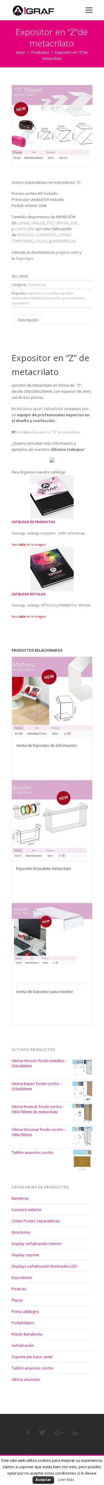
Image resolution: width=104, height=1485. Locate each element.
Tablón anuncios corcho (32, 1368)
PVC (50, 223)
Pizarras (19, 1288)
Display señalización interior (36, 1243)
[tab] (28, 320)
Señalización (23, 1345)
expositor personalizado (65, 298)
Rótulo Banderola (27, 1334)
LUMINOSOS (46, 234)
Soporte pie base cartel (32, 1356)
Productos (40, 52)
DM (74, 223)
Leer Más (66, 1479)
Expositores (37, 284)
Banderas (20, 1198)
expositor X (20, 303)
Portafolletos (23, 1322)
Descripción (28, 319)
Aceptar (43, 1479)
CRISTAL (62, 223)
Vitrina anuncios (26, 1379)
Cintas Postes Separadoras (36, 1220)
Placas (17, 1300)
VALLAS (41, 241)
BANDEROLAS (64, 241)
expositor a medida (42, 293)
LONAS (24, 223)
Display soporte (25, 1254)
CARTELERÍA (24, 228)
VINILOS (38, 223)
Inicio (20, 52)
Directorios (21, 1232)
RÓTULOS (25, 234)
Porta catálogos (25, 1311)
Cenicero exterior (27, 1209)
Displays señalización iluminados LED (44, 1266)
